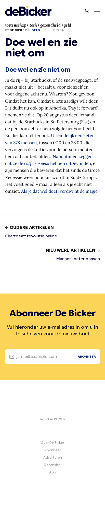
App (52, 472)
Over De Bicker (52, 443)
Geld (35, 30)
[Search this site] (87, 11)
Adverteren (52, 457)
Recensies (52, 465)
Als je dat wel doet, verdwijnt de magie (59, 191)
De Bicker (18, 30)
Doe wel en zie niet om (38, 70)
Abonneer (52, 450)
